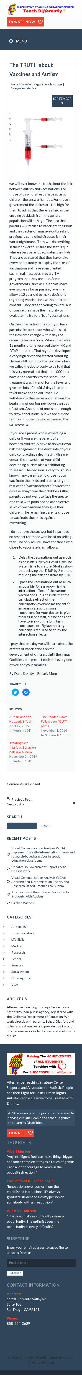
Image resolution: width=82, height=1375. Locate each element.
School (16, 959)
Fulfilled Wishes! (23, 903)
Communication (22, 933)
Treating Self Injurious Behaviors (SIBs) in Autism (23, 747)
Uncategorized (21, 978)
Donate (17, 1133)
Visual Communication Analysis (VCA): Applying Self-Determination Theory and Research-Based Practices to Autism (40, 882)
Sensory (17, 965)
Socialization (20, 972)
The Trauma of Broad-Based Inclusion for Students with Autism (40, 894)
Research (18, 952)
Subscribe (15, 1273)
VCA (14, 985)
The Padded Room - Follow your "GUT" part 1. (55, 721)
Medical (31, 88)
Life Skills (17, 939)
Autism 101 (19, 927)
